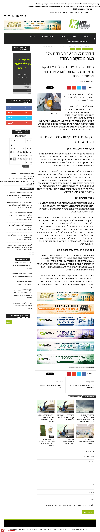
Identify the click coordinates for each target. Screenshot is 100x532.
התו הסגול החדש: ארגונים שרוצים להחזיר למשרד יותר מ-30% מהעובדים (47, 442)
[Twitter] (9, 15)
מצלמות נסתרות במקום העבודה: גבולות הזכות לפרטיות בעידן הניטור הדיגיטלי (20, 215)
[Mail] (13, 15)
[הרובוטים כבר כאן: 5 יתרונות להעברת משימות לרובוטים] (85, 430)
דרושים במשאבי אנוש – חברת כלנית (51, 386)
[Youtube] (5, 15)
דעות (74, 36)
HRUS (54, 530)
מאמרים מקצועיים (47, 36)
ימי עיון (65, 12)
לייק (9, 108)
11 (24, 152)
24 (27, 159)
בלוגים (51, 412)
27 (17, 159)
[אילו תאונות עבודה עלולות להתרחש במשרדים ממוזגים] (65, 430)
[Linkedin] (17, 15)
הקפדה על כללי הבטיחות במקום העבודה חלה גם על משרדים (65, 417)
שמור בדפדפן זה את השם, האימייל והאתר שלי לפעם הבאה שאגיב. (68, 505)
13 (17, 152)
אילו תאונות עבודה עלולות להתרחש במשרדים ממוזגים (67, 441)
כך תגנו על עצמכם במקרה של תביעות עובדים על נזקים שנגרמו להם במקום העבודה (85, 418)
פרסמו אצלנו (74, 12)
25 (24, 159)
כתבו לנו (84, 12)
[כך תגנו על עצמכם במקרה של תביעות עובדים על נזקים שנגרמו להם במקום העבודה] (85, 406)
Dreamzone (75, 530)
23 (30, 159)
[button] (92, 39)
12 (21, 152)
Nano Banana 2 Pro (25, 263)
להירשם (10, 123)
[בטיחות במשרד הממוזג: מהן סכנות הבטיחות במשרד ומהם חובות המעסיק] (46, 406)
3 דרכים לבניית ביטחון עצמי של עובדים (22, 265)
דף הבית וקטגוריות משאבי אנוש (78, 41)
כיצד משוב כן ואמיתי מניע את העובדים (82, 386)
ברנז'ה (63, 36)
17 (27, 155)
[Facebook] (25, 15)
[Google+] (21, 15)
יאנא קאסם (28, 282)
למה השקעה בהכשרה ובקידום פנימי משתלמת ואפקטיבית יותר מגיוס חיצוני (19, 246)
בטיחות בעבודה (83, 367)
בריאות (51, 436)
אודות (92, 12)
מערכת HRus (28, 197)
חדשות (86, 36)
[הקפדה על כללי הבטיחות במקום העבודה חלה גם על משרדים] (65, 406)
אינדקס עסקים (55, 12)
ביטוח (78, 49)
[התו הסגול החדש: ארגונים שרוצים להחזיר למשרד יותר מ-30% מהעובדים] (46, 430)
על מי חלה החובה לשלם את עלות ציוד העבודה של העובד (22, 305)
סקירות (32, 36)
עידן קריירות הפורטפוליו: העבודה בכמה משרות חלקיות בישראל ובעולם (19, 194)
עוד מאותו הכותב (75, 397)
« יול (25, 166)
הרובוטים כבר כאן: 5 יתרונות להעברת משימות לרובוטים (85, 441)
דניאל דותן (87, 82)
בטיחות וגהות (69, 436)
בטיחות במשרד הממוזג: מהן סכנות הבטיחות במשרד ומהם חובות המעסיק (46, 418)
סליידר (72, 49)
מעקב (10, 113)
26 (21, 159)
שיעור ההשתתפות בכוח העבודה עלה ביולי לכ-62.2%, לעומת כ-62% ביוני (19, 204)
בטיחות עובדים (73, 367)
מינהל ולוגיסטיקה (87, 49)
